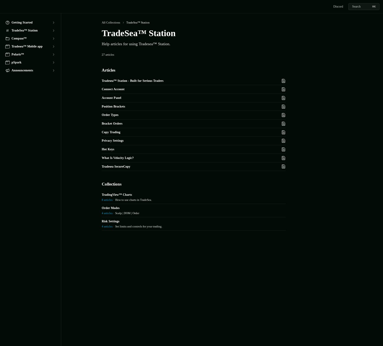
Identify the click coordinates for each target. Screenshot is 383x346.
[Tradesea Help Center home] (4, 6)
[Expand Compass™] (53, 38)
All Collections (111, 22)
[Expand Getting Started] (53, 23)
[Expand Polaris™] (53, 54)
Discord (338, 6)
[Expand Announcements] (53, 70)
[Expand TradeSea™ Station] (53, 30)
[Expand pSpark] (53, 62)
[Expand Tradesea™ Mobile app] (53, 46)
